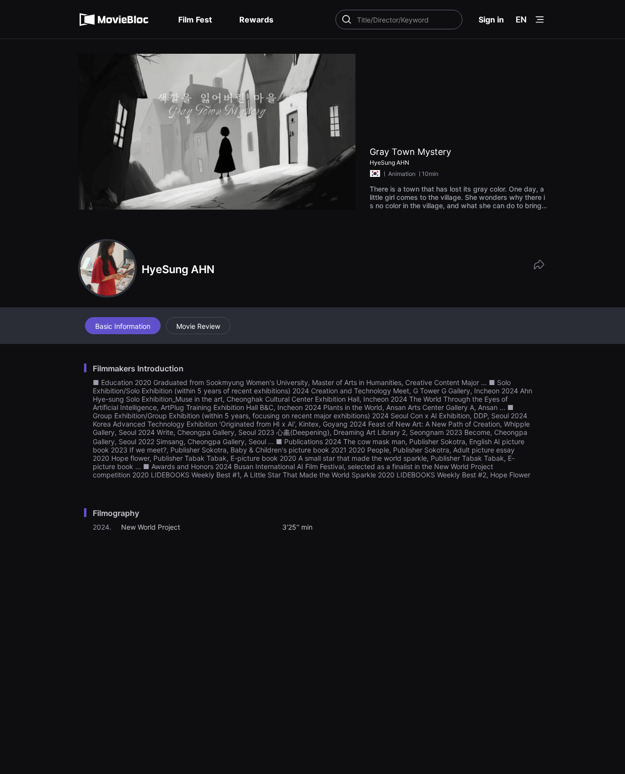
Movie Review (198, 326)
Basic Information (122, 326)
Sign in (491, 19)
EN (521, 19)
